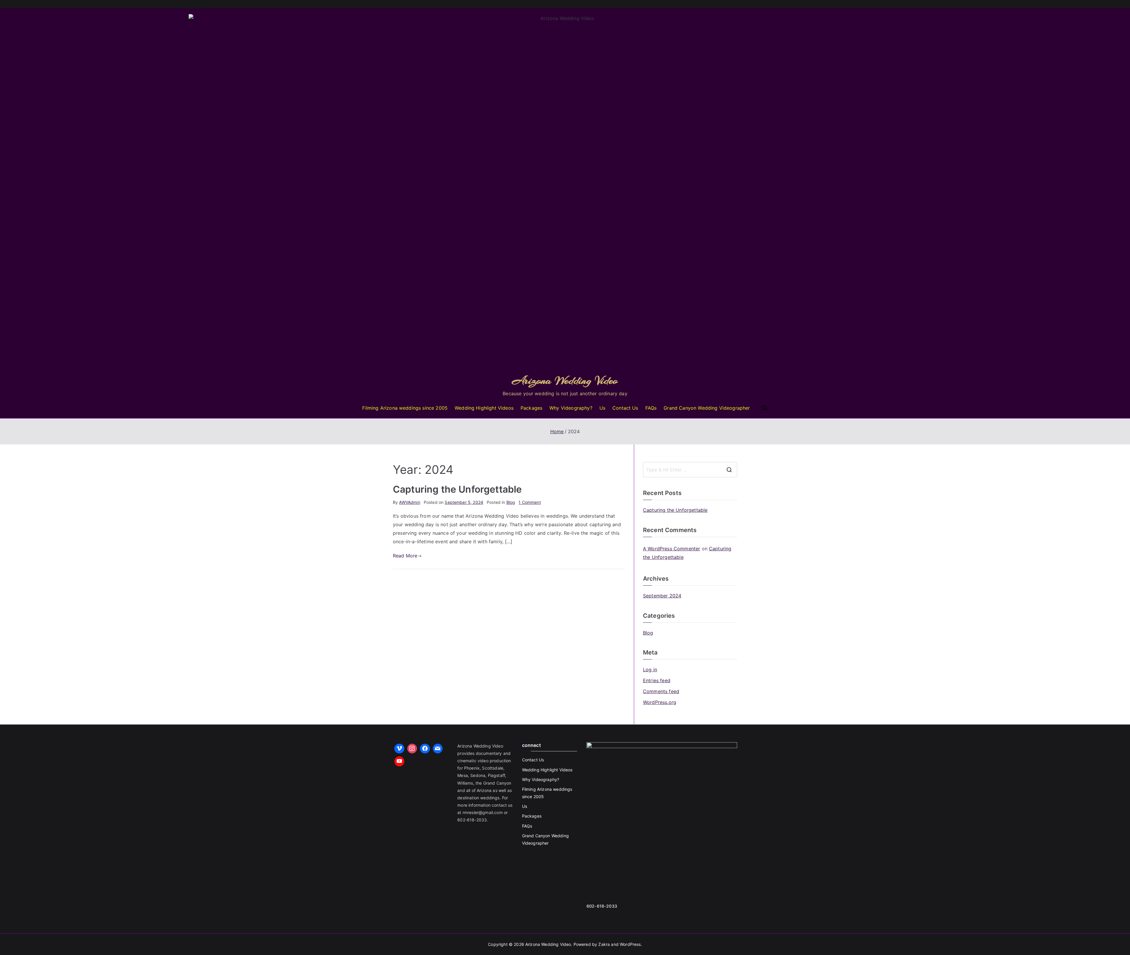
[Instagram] (412, 748)
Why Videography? (570, 408)
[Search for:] (690, 469)
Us (602, 408)
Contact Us (625, 408)
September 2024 (662, 596)
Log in (650, 669)
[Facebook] (424, 748)
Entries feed (656, 680)
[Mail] (437, 748)
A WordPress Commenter (671, 549)
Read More (405, 556)
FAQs (651, 408)
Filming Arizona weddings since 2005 (405, 408)
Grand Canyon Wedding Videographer (707, 408)
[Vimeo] (399, 748)
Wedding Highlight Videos (484, 408)
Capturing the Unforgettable (457, 489)
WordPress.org (659, 702)
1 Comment (530, 502)
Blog (510, 502)
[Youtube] (399, 761)
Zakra (604, 944)
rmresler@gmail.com (483, 812)
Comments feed (661, 691)
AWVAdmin (409, 502)
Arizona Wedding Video (565, 380)
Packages (531, 408)
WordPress (630, 944)
